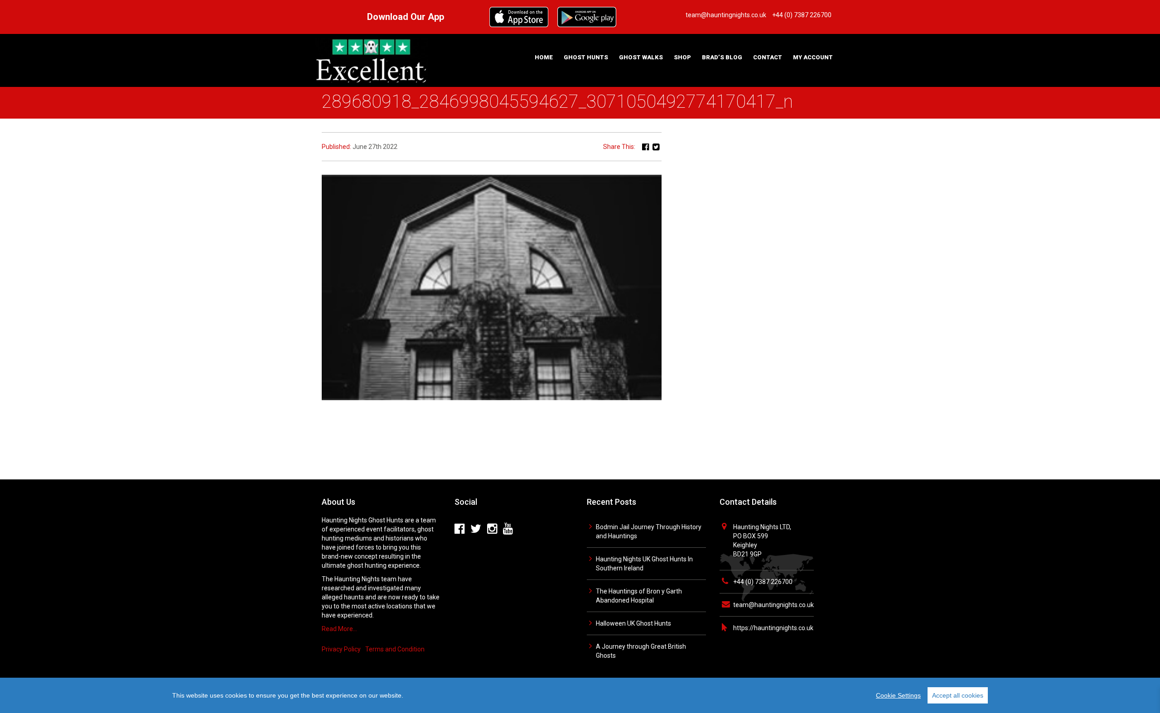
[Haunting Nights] (371, 59)
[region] (580, 695)
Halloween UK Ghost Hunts (633, 623)
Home (544, 57)
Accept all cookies (957, 695)
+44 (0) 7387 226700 (763, 581)
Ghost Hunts (586, 57)
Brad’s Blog (722, 57)
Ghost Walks (641, 57)
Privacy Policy (341, 649)
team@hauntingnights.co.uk (773, 604)
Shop (682, 57)
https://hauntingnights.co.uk (773, 628)
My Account (813, 57)
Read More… (339, 628)
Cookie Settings (898, 695)
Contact (767, 57)
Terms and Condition (395, 649)
